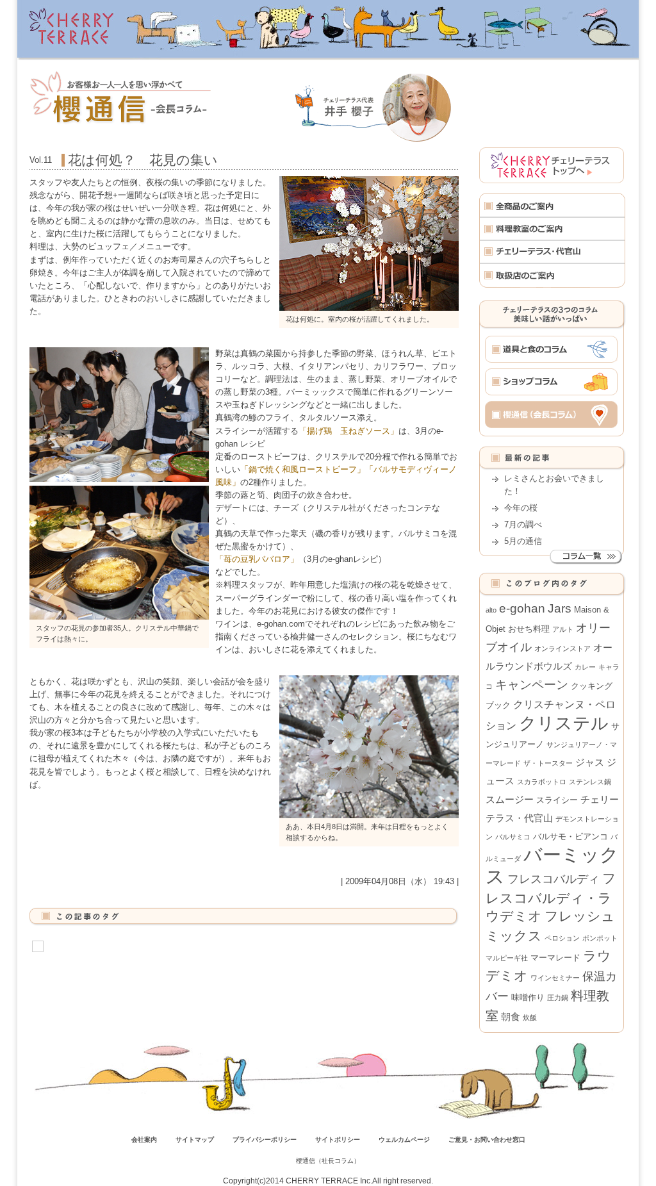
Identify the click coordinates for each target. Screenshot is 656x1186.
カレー (585, 667)
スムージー (510, 799)
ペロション (562, 938)
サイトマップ (195, 1139)
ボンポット (600, 938)
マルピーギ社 (507, 958)
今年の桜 (520, 508)
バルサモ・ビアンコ (570, 836)
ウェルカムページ (404, 1139)
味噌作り (528, 997)
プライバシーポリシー (265, 1139)
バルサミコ (512, 837)
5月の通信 (523, 541)
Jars (559, 608)
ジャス (589, 762)
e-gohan (522, 608)
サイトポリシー (337, 1139)
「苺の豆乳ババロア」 (257, 559)
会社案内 (144, 1139)
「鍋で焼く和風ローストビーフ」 (302, 469)
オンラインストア (562, 648)
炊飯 (530, 1017)
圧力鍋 (557, 997)
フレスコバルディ (553, 879)
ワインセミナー (555, 978)
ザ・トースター (548, 763)
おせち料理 (529, 629)
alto (491, 610)
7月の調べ (523, 524)
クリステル (564, 723)
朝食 (510, 1016)
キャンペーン (531, 684)
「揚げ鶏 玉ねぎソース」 (348, 431)
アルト (562, 629)
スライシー (557, 800)
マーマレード (555, 957)
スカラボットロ (541, 782)
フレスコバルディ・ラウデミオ (551, 897)
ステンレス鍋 (590, 782)
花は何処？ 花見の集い (143, 159)
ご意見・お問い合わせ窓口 (486, 1139)
